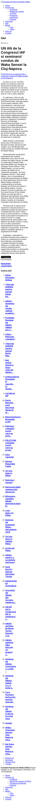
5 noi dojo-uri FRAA (9, 513)
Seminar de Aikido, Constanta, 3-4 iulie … (10, 665)
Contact (8, 33)
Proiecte (13, 19)
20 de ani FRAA (9, 549)
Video (12, 29)
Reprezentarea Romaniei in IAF (13, 419)
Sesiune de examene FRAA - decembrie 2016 (11, 526)
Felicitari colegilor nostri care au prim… (10, 431)
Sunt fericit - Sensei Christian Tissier (9, 572)
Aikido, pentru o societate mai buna (10, 559)
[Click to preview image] (14, 78)
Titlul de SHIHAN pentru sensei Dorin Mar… (9, 349)
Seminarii (9, 21)
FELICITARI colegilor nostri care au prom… (10, 445)
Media (7, 25)
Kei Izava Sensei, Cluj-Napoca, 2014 (9, 749)
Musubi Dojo (10, 762)
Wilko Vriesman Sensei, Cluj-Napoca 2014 (10, 733)
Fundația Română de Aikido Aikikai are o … (9, 324)
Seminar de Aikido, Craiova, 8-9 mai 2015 (9, 712)
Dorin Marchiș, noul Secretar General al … (9, 406)
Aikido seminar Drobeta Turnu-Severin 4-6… (9, 629)
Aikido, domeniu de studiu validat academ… (10, 307)
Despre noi (9, 7)
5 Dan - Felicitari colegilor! (10, 336)
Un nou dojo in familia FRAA (8, 540)
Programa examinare (14, 16)
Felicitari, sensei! (10, 481)
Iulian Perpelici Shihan (9, 277)
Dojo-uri (8, 31)
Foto (11, 27)
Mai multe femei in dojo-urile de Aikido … (9, 366)
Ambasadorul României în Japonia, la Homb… (12, 383)
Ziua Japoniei (9, 455)
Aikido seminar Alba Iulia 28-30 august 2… (9, 647)
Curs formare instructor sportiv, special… (10, 697)
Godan (8, 723)
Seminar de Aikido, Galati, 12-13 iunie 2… (9, 682)
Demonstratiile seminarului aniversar (13, 489)
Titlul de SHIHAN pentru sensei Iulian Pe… (9, 290)
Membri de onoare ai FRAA (20, 781)
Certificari (13, 9)
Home (7, 5)
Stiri (6, 23)
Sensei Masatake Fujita (10, 463)
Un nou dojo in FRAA (8, 473)
